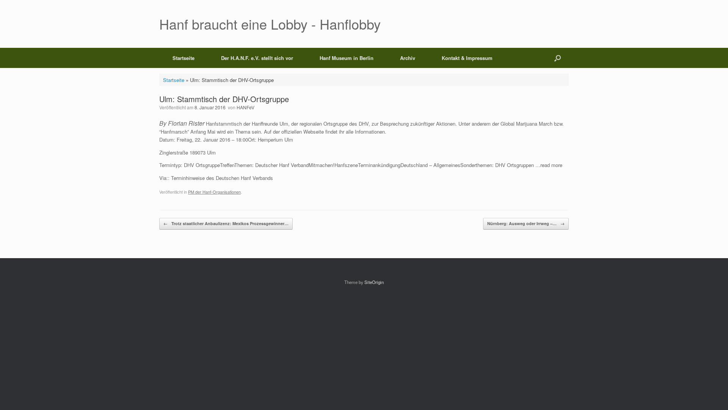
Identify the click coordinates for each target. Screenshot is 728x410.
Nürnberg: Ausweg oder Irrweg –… (526, 223)
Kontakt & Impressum (467, 58)
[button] (557, 58)
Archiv (407, 58)
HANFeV (245, 107)
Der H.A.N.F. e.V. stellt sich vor (257, 58)
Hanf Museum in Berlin (346, 58)
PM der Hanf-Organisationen (214, 192)
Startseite (184, 58)
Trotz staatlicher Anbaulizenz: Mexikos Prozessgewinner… (226, 223)
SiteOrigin (374, 282)
